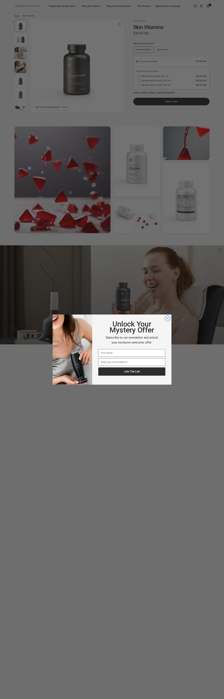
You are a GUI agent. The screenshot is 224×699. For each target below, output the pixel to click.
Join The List (132, 371)
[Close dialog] (167, 318)
